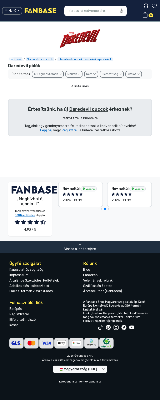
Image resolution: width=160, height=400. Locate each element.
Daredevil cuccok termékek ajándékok (85, 59)
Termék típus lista (90, 381)
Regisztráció (19, 314)
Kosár (13, 325)
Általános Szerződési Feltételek (34, 280)
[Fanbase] (40, 11)
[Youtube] (131, 328)
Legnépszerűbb (48, 74)
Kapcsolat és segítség (26, 270)
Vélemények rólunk (97, 280)
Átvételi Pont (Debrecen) (102, 291)
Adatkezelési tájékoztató (29, 286)
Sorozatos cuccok (40, 59)
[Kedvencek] (154, 7)
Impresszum (18, 275)
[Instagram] (116, 328)
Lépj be (45, 130)
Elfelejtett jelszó (22, 320)
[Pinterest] (108, 328)
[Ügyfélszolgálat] (146, 6)
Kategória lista (68, 381)
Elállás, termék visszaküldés (31, 291)
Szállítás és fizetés (97, 286)
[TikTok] (100, 328)
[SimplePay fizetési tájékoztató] (91, 343)
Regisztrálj (70, 130)
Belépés (15, 309)
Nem (89, 74)
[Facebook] (123, 328)
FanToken (90, 275)
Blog (86, 270)
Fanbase (15, 59)
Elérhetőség (110, 74)
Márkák (73, 74)
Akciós (132, 74)
